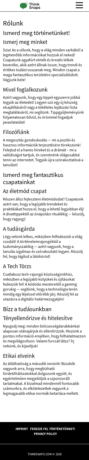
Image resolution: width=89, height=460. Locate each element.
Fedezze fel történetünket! (52, 429)
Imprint (22, 429)
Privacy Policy (45, 434)
